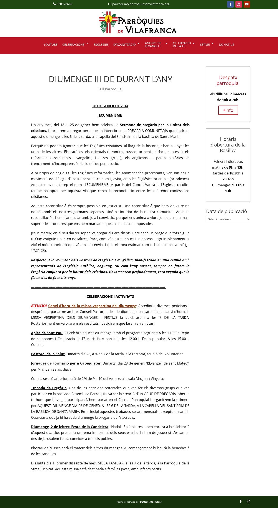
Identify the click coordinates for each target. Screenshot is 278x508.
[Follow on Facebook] (230, 4)
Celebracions (73, 44)
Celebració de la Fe (182, 45)
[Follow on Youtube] (247, 4)
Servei (205, 44)
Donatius (226, 44)
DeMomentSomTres (151, 501)
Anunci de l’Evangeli (153, 45)
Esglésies (101, 44)
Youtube (51, 44)
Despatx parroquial (228, 80)
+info (228, 110)
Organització (124, 44)
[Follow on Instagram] (238, 4)
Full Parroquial (110, 89)
